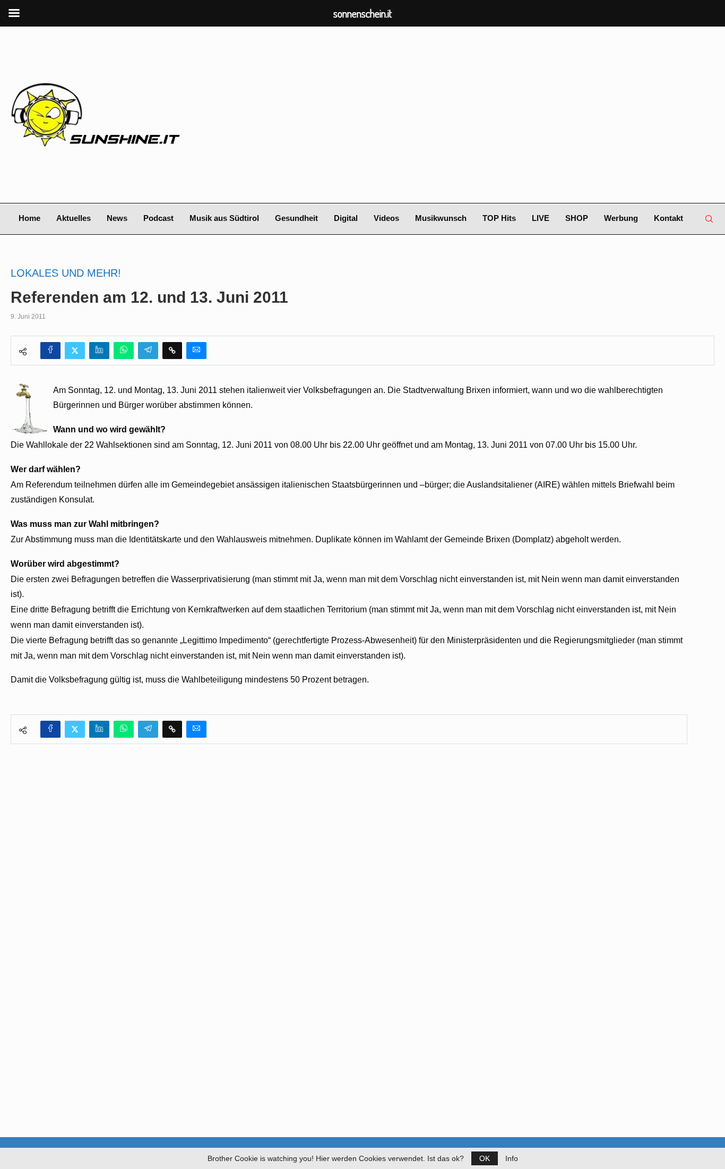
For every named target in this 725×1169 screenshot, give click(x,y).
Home (29, 218)
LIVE (540, 218)
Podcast (158, 218)
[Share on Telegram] (148, 350)
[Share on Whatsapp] (124, 350)
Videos (386, 218)
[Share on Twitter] (75, 350)
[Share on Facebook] (50, 350)
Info (511, 1158)
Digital (346, 218)
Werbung (621, 218)
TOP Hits (499, 218)
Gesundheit (296, 218)
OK (484, 1158)
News (117, 218)
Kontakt (668, 218)
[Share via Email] (196, 350)
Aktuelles (73, 218)
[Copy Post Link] (172, 350)
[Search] (709, 218)
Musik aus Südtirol (224, 218)
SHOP (576, 218)
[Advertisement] (482, 114)
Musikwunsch (441, 218)
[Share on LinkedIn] (99, 350)
